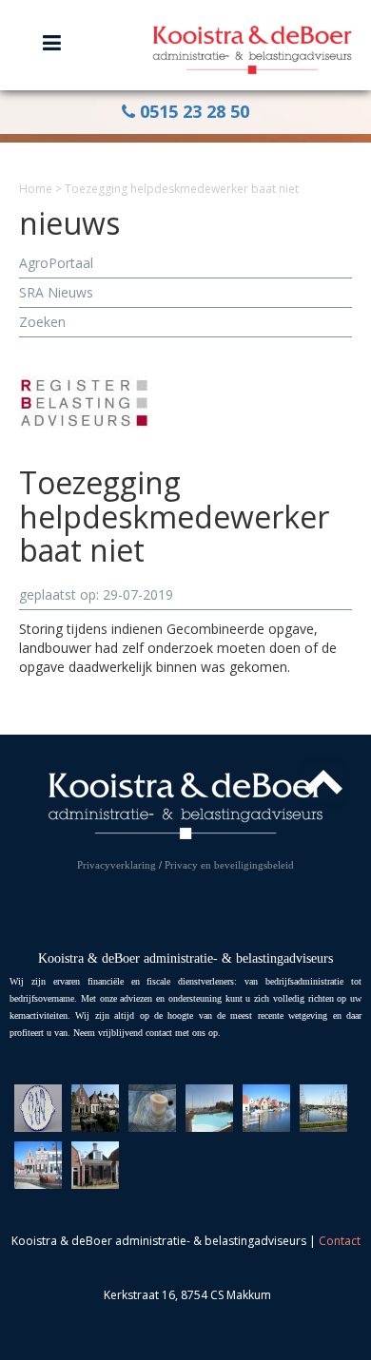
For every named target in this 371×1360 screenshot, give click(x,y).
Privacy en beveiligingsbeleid (229, 865)
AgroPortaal (56, 263)
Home (35, 189)
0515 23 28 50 (192, 111)
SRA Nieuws (56, 292)
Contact (340, 1241)
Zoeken (42, 322)
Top (323, 782)
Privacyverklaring (116, 865)
